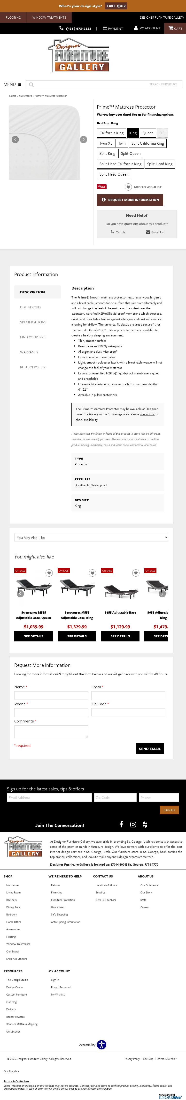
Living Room (13, 892)
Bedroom (11, 914)
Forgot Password (60, 987)
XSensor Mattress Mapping (22, 1024)
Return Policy (33, 367)
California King (112, 133)
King (133, 133)
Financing (56, 892)
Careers (144, 907)
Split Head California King (120, 164)
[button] (83, 139)
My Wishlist (58, 994)
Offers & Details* (167, 1059)
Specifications (33, 322)
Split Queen (131, 153)
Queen (148, 133)
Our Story (146, 892)
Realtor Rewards (15, 1017)
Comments (25, 721)
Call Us (120, 232)
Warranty (29, 352)
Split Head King (159, 164)
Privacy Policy (132, 1059)
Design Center (14, 987)
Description (32, 292)
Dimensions (30, 307)
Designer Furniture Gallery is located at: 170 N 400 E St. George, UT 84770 (104, 864)
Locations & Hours (106, 885)
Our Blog (11, 1002)
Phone (21, 704)
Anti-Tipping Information (65, 922)
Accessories (13, 929)
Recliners (11, 900)
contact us (147, 414)
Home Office (13, 922)
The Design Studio (17, 980)
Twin (122, 143)
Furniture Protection (63, 900)
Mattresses (25, 96)
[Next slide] (162, 593)
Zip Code (100, 704)
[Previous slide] (20, 593)
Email (97, 687)
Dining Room (13, 907)
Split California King (148, 143)
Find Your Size (33, 337)
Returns (55, 885)
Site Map (148, 1059)
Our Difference (149, 885)
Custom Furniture (16, 994)
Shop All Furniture (16, 959)
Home (12, 96)
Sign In (55, 980)
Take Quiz (116, 5)
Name (20, 687)
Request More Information (133, 199)
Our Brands (13, 951)
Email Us (157, 232)
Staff (143, 900)
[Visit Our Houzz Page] (145, 824)
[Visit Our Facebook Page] (121, 824)
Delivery (11, 1009)
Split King (107, 153)
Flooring (13, 17)
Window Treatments (49, 17)
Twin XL (106, 143)
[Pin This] (102, 188)
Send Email (150, 748)
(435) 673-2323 (78, 28)
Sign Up (169, 810)
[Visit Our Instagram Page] (133, 824)
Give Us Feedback (106, 900)
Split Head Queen (114, 174)
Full (162, 133)
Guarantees (57, 907)
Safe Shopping (59, 914)
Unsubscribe (13, 1031)
